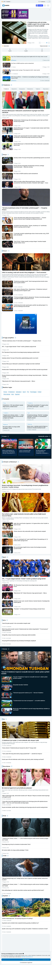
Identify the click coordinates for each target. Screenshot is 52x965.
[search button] (44, 5)
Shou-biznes (7, 382)
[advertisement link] (39, 5)
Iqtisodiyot (18, 379)
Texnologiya (33, 379)
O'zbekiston (11, 379)
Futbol (39, 379)
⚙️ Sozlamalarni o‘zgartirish (26, 962)
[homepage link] (5, 5)
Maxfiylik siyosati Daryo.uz (27, 956)
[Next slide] (48, 35)
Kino (12, 382)
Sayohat (17, 382)
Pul (28, 379)
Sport (24, 379)
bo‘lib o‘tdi (36, 24)
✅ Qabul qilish (25, 959)
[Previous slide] (39, 35)
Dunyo (5, 379)
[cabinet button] (47, 5)
